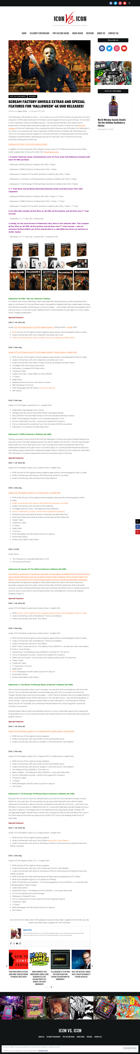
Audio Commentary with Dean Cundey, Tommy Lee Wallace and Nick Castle (43, 338)
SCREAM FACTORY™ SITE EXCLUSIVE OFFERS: (28, 144)
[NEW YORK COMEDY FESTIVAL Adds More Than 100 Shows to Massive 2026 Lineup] (14, 951)
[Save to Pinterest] (137, 532)
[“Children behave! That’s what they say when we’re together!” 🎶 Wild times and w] (58, 1008)
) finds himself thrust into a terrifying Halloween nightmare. (63, 580)
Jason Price (22, 111)
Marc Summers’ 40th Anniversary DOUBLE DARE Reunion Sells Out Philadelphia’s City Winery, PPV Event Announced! (35, 978)
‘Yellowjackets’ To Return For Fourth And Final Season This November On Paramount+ (56, 975)
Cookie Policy (43, 1050)
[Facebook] (11, 943)
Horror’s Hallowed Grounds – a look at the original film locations (38, 512)
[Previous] (7, 966)
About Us (101, 33)
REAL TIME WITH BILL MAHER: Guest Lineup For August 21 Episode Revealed (77, 974)
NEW (14, 332)
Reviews (90, 33)
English (70, 327)
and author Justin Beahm (58, 840)
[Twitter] (14, 943)
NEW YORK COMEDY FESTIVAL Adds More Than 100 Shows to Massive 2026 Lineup (14, 974)
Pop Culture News (61, 33)
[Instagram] (20, 943)
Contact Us (113, 33)
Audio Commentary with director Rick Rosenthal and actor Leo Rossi (40, 503)
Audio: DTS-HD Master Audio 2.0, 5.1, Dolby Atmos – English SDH (35, 493)
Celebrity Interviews (39, 33)
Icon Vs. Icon (70, 1030)
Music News (77, 33)
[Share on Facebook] (137, 526)
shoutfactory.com (51, 152)
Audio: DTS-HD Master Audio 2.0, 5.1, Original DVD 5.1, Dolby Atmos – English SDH (41, 731)
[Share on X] (137, 521)
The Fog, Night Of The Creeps (26, 580)
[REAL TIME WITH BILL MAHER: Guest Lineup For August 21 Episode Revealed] (77, 951)
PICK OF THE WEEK (113, 91)
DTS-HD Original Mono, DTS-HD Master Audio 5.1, (34, 327)
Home (24, 33)
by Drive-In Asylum (47, 388)
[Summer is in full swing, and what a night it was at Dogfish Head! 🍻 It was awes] (35, 1008)
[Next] (92, 966)
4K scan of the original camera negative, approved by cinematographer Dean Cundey (52, 613)
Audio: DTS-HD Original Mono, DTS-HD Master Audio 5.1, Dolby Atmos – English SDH (43, 352)
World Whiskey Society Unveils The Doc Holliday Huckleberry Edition (112, 122)
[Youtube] (17, 943)
